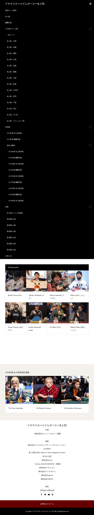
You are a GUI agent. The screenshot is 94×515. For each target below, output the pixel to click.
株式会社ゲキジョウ (47, 468)
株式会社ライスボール (47, 471)
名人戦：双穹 (11, 96)
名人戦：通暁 (11, 53)
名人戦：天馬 (11, 41)
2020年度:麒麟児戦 (15, 194)
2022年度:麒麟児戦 (15, 170)
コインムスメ (61, 445)
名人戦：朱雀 (11, 47)
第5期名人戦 (11, 225)
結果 (6, 207)
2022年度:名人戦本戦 (16, 164)
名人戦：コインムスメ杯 (15, 121)
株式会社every (47, 460)
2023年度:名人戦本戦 (16, 151)
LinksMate (47, 449)
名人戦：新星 (11, 84)
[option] (19, 394)
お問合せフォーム (47, 504)
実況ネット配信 (10, 10)
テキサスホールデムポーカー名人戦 (24, 3)
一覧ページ (11, 35)
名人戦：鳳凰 (11, 72)
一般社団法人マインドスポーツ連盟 (47, 434)
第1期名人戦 (11, 250)
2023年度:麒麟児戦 (15, 158)
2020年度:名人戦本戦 (16, 188)
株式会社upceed (47, 475)
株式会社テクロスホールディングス (41, 445)
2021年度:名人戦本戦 (16, 176)
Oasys (63, 452)
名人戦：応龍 (11, 66)
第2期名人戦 (11, 244)
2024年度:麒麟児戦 (13, 139)
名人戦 (7, 16)
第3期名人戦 (11, 237)
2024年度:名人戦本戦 (14, 133)
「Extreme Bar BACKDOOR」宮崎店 (47, 464)
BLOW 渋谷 (47, 456)
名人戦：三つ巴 (12, 115)
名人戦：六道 (11, 78)
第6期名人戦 (11, 219)
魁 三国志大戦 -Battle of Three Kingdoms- (44, 452)
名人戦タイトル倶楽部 (15, 213)
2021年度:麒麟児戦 (15, 182)
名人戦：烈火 (11, 109)
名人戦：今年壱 (12, 90)
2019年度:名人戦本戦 (16, 201)
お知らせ (8, 256)
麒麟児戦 (8, 23)
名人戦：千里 (11, 102)
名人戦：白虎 (11, 59)
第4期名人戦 (11, 231)
